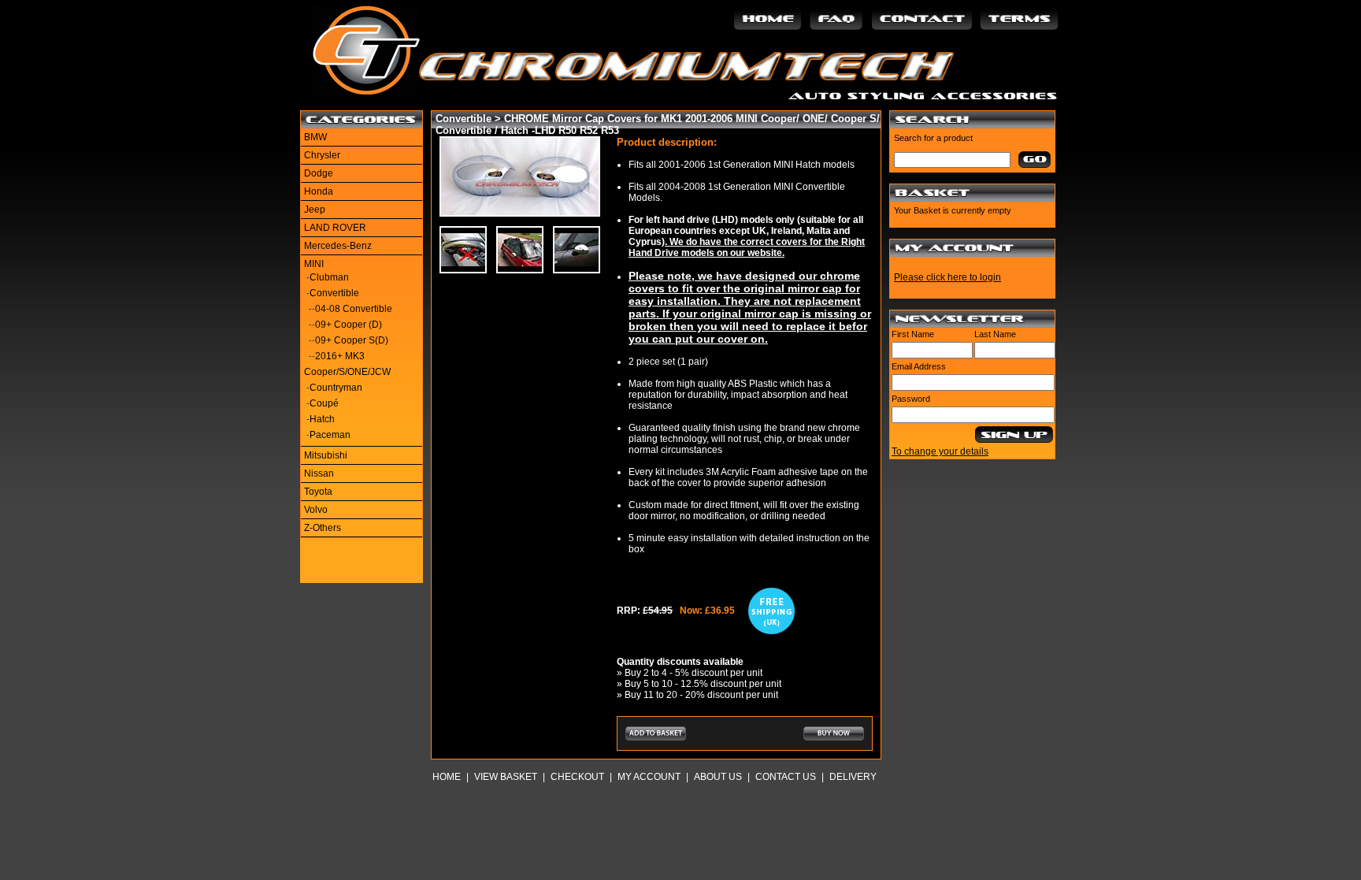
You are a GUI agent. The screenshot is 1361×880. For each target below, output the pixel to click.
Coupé (324, 403)
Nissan (319, 473)
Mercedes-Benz (338, 245)
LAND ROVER (335, 227)
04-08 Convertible (353, 308)
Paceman (330, 434)
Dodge (318, 173)
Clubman (329, 277)
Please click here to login (947, 277)
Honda (318, 191)
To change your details (940, 451)
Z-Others (322, 527)
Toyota (318, 491)
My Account (648, 776)
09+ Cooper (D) (348, 324)
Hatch (322, 419)
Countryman (336, 387)
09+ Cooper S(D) (351, 340)
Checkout (577, 776)
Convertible (334, 293)
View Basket (505, 776)
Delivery (853, 776)
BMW (315, 137)
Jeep (314, 209)
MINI (314, 263)
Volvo (316, 509)
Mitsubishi (325, 455)
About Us (718, 776)
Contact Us (785, 776)
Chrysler (322, 155)
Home (446, 776)
